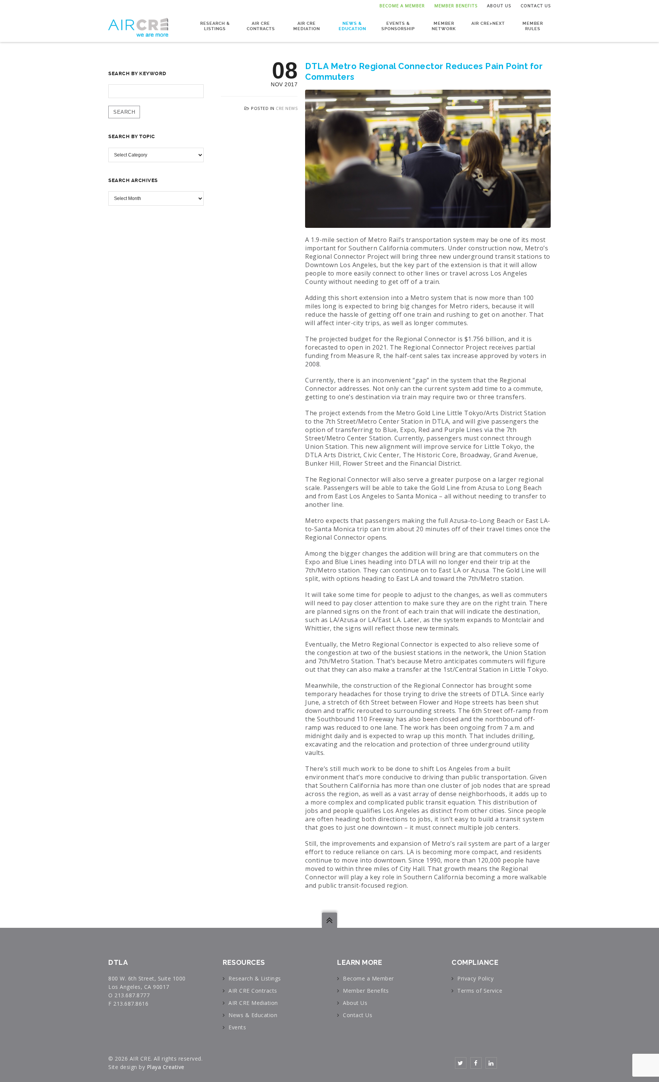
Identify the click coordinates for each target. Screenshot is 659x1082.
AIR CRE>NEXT (488, 23)
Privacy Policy (475, 978)
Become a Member (402, 5)
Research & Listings (215, 26)
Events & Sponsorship (398, 26)
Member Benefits (455, 5)
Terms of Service (479, 990)
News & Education (352, 26)
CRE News (286, 108)
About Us (499, 5)
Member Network (444, 26)
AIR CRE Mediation (306, 26)
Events (237, 1027)
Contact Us (536, 5)
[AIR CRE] (138, 27)
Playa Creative (166, 1067)
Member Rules (532, 26)
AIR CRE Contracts (261, 26)
